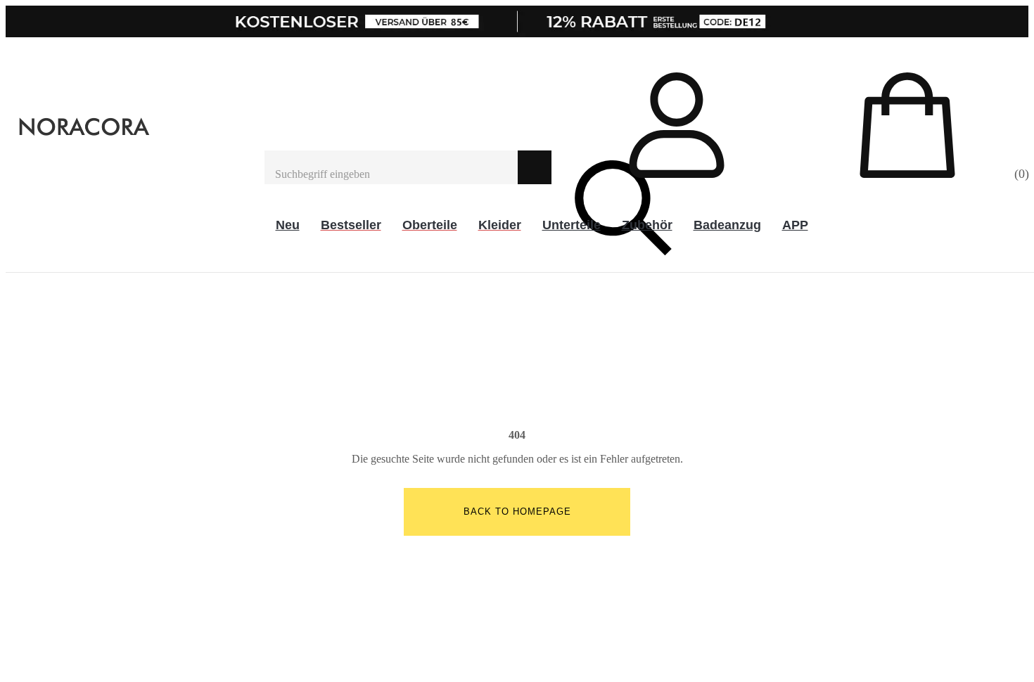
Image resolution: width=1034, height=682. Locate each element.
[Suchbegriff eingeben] (391, 167)
